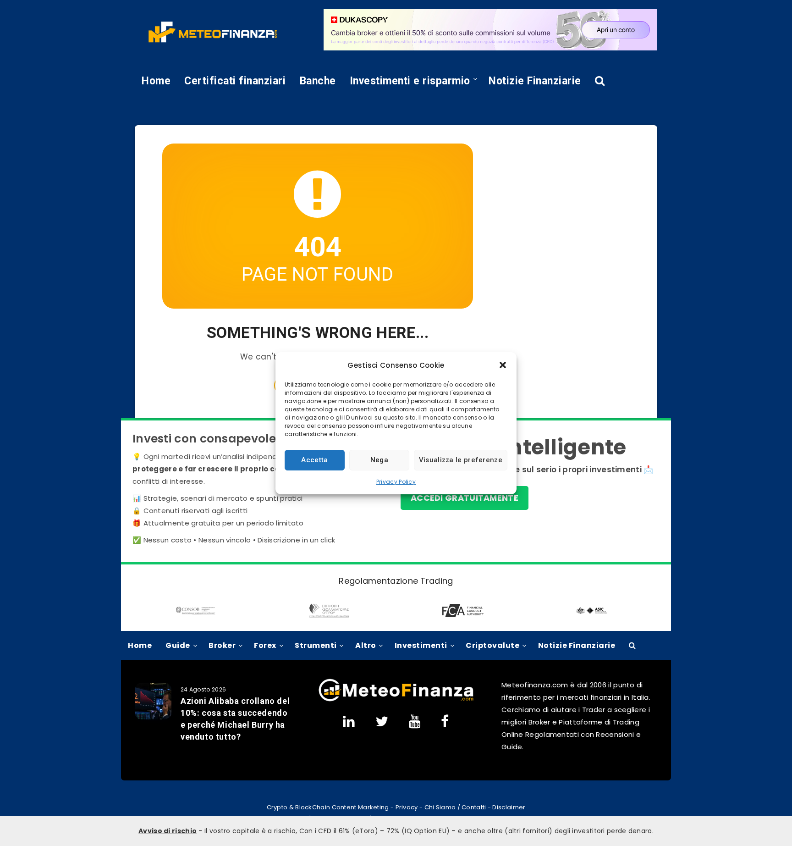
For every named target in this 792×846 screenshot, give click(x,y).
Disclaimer (508, 807)
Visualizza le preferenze (460, 460)
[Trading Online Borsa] (396, 699)
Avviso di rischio (167, 830)
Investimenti (421, 645)
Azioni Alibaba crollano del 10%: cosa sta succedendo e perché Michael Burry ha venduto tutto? (235, 718)
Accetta (314, 460)
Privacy (407, 807)
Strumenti (316, 645)
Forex (265, 645)
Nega (379, 460)
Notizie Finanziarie (535, 81)
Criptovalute (492, 645)
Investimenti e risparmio (410, 81)
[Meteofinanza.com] (212, 32)
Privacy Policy (396, 482)
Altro (365, 645)
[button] (502, 365)
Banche (318, 81)
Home (156, 81)
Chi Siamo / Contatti (455, 807)
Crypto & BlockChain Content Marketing (328, 807)
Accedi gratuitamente (464, 497)
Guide (177, 645)
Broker (222, 645)
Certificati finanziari (235, 81)
